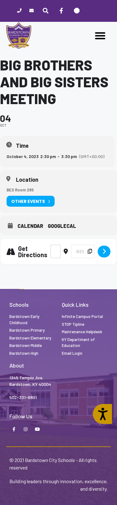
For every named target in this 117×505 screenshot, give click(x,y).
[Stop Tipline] (77, 11)
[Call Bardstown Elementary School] (19, 11)
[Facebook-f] (13, 429)
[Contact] (31, 11)
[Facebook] (61, 11)
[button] (100, 35)
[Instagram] (25, 429)
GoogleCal (62, 226)
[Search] (45, 11)
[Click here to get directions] (104, 251)
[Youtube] (37, 429)
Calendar (30, 226)
